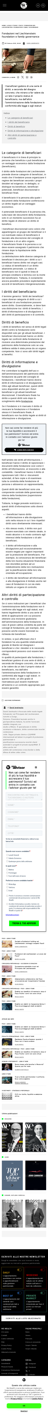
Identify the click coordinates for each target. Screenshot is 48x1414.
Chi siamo (5, 1332)
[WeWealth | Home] (23, 5)
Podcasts (28, 1339)
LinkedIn (27, 77)
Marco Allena (20, 959)
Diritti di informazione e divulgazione (25, 131)
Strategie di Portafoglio (20, 1090)
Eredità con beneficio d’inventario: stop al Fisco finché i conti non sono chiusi (30, 992)
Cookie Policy (37, 1399)
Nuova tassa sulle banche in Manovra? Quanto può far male (29, 1065)
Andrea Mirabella (21, 1083)
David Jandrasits (33, 43)
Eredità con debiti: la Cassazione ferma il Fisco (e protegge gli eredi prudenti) (30, 1005)
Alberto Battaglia (22, 1069)
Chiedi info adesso (25, 450)
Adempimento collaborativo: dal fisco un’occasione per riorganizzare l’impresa (30, 980)
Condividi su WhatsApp (31, 77)
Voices (27, 1335)
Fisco (21, 25)
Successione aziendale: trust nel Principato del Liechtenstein (27, 967)
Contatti (4, 1335)
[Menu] (4, 5)
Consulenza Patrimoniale (10, 963)
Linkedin (32, 1374)
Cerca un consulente (33, 1342)
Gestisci (24, 1411)
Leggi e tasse (12, 25)
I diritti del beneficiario (19, 122)
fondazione (27, 401)
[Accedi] (38, 5)
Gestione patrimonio (12, 700)
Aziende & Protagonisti (10, 1061)
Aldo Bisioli (19, 984)
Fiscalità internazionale (10, 1036)
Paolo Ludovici (20, 1082)
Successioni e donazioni (29, 963)
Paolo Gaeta (19, 996)
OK (24, 1406)
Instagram (32, 1364)
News (27, 1332)
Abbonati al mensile (8, 1352)
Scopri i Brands (31, 1349)
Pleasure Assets (7, 1367)
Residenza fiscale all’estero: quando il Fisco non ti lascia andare (29, 1040)
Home (4, 25)
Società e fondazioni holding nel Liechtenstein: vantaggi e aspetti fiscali (29, 942)
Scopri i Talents (31, 1345)
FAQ (2, 1342)
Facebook (18, 77)
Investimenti (6, 1090)
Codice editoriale (7, 1339)
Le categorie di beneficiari (20, 118)
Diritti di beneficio (16, 126)
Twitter (22, 77)
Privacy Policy (16, 1399)
